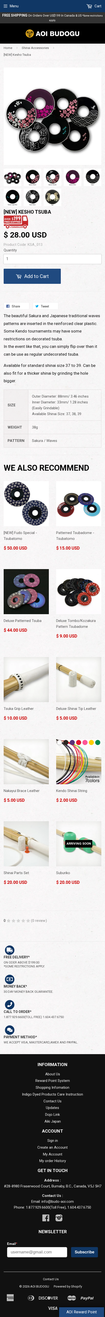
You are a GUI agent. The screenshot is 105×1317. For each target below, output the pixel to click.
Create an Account (52, 1147)
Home (8, 48)
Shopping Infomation (52, 1087)
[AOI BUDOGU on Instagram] (59, 1219)
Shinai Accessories (35, 48)
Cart (97, 6)
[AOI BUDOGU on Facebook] (46, 1219)
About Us (52, 1074)
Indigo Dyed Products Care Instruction (52, 1094)
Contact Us (52, 1101)
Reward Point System (52, 1080)
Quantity (10, 250)
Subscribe (84, 1252)
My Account (52, 1154)
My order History (52, 1161)
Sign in (52, 1140)
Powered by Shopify (68, 1286)
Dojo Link (52, 1114)
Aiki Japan (52, 1121)
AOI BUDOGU (39, 1286)
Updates (52, 1108)
